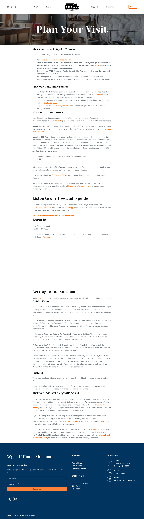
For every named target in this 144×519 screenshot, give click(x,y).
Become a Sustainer (80, 483)
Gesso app (69, 208)
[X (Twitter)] (11, 7)
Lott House (95, 429)
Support (94, 7)
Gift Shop (76, 486)
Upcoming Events (79, 468)
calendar (98, 95)
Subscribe (37, 489)
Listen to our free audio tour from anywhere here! (53, 216)
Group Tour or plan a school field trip (57, 60)
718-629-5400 (119, 473)
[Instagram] (15, 7)
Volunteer (76, 489)
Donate (132, 7)
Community (110, 7)
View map (46, 237)
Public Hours (77, 463)
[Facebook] (8, 7)
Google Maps (44, 298)
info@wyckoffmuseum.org (78, 186)
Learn (48, 7)
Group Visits (77, 466)
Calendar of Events (59, 175)
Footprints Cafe (71, 421)
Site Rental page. (50, 103)
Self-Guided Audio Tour (41, 208)
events (96, 65)
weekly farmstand (63, 106)
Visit (36, 7)
